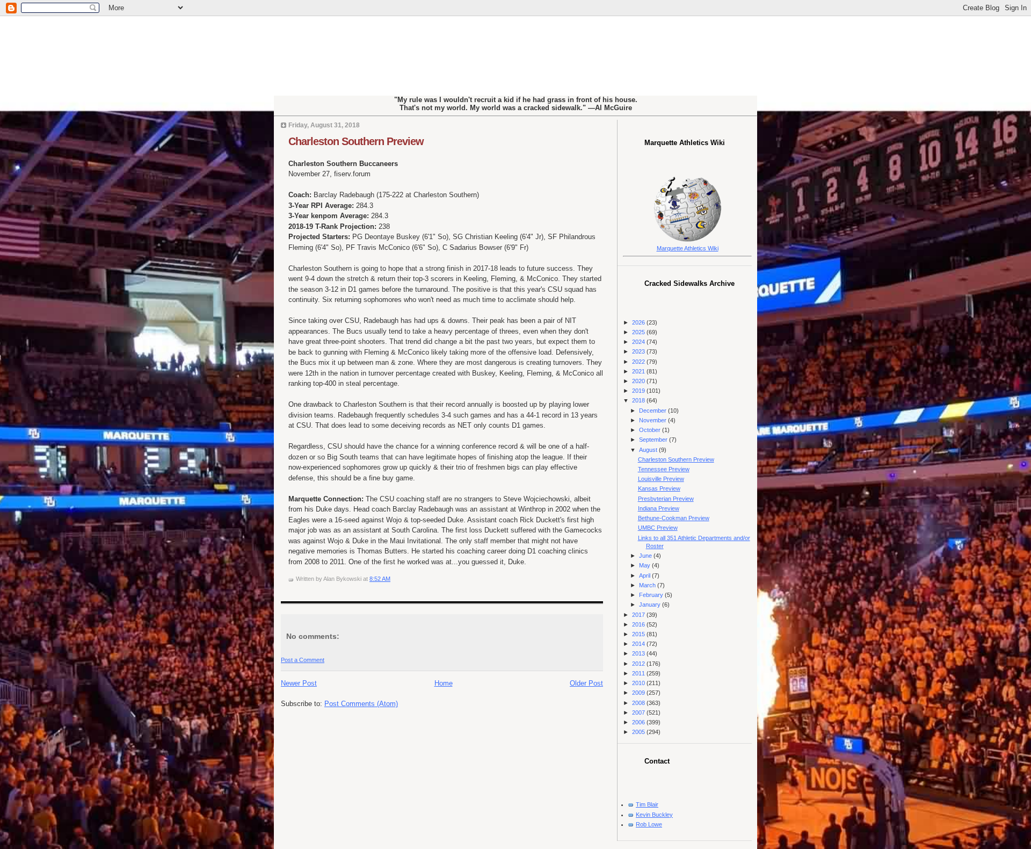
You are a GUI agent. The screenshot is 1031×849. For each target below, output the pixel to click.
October (650, 430)
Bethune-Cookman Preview (673, 518)
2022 (639, 361)
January (650, 604)
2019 (639, 390)
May (645, 565)
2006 (639, 722)
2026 (639, 322)
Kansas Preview (659, 488)
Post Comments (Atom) (361, 704)
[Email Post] (393, 578)
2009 (639, 692)
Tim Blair (647, 804)
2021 (639, 371)
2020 (639, 381)
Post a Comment (302, 660)
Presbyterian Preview (666, 498)
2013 (639, 653)
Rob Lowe (649, 824)
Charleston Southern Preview (356, 141)
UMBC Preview (658, 527)
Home (443, 683)
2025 (639, 332)
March (648, 585)
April (645, 575)
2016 (639, 624)
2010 (639, 683)
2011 (639, 673)
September (654, 439)
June (646, 555)
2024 (639, 342)
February (652, 595)
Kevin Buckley (654, 814)
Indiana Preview (658, 508)
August (649, 450)
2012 (639, 663)
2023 (639, 351)
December (653, 410)
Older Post (586, 683)
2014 (639, 644)
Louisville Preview (661, 479)
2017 (639, 614)
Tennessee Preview (663, 469)
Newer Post (299, 683)
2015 (639, 634)
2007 (639, 712)
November (653, 420)
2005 (639, 732)
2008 (639, 703)
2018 (639, 400)
